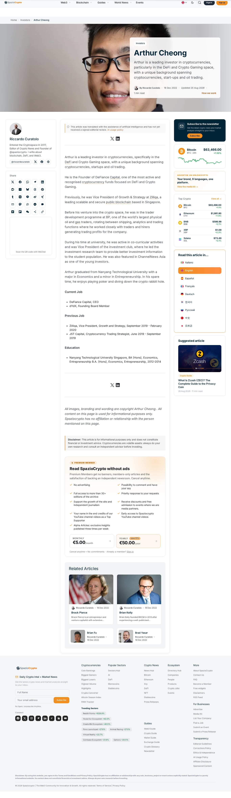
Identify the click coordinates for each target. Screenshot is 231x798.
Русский (190, 310)
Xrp (145, 684)
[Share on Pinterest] (42, 189)
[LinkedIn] (45, 718)
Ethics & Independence (204, 752)
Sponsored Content (202, 766)
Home (14, 20)
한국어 (188, 302)
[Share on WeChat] (28, 212)
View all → (216, 199)
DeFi (110, 679)
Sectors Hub (114, 670)
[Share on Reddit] (13, 189)
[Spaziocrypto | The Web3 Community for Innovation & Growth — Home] (42, 668)
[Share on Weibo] (35, 197)
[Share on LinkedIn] (42, 182)
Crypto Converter (89, 693)
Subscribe (195, 135)
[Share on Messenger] (35, 204)
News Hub (149, 670)
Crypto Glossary (152, 747)
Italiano (189, 262)
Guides (102, 2)
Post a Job (198, 723)
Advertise (197, 709)
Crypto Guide (186, 375)
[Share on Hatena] (13, 212)
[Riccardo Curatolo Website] (48, 161)
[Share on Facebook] (20, 182)
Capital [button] (115, 177)
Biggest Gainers (88, 675)
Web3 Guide (150, 729)
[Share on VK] (20, 197)
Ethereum (148, 679)
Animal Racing (120, 729)
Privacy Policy (119, 786)
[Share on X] (13, 182)
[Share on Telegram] (35, 182)
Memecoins (113, 684)
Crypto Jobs (173, 688)
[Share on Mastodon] (20, 204)
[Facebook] (18, 718)
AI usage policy (115, 129)
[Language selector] (184, 2)
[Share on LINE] (28, 197)
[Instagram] (31, 718)
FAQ (195, 679)
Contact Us (198, 675)
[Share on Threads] (35, 189)
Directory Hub (174, 670)
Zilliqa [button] (154, 197)
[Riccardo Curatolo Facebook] (41, 161)
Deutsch (189, 294)
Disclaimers (199, 693)
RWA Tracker (87, 702)
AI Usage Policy (200, 757)
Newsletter (149, 751)
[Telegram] (38, 718)
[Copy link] (42, 212)
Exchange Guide (152, 742)
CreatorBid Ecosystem (96, 724)
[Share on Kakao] (42, 204)
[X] (24, 718)
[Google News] (58, 718)
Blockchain (82, 2)
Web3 (64, 2)
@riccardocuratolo (20, 161)
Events (140, 2)
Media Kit (197, 714)
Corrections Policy (202, 748)
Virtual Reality (93, 734)
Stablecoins (113, 688)
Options (121, 740)
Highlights (86, 688)
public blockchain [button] (118, 202)
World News (121, 2)
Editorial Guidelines (202, 744)
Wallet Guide (150, 738)
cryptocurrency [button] (93, 182)
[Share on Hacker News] (20, 189)
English (189, 270)
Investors (25, 20)
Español (189, 278)
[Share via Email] (13, 204)
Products (172, 684)
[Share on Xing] (42, 197)
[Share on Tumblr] (13, 197)
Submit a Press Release (204, 732)
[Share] (35, 212)
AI (109, 675)
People (171, 679)
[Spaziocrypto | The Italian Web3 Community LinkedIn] (117, 138)
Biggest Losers (88, 679)
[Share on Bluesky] (28, 189)
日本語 (188, 325)
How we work (209, 93)
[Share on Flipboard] (20, 212)
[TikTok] (51, 718)
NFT (146, 693)
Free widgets (199, 688)
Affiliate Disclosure (202, 761)
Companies (173, 675)
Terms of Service (103, 786)
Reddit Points (94, 713)
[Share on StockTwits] (28, 204)
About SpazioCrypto (203, 670)
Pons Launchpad (94, 729)
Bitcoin (147, 675)
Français (189, 286)
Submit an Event (201, 727)
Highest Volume (88, 684)
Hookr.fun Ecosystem (96, 719)
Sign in (209, 3)
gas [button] (77, 222)
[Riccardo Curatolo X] (35, 161)
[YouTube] (65, 718)
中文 (187, 317)
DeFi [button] (68, 162)
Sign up (222, 3)
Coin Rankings (88, 670)
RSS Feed (198, 697)
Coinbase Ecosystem (96, 740)
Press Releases (151, 702)
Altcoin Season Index (91, 697)
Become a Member (202, 684)
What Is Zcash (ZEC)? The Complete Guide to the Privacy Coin (197, 384)
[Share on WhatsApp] (28, 182)
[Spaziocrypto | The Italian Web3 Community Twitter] (112, 138)
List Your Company (202, 718)
